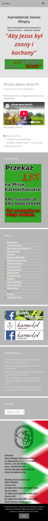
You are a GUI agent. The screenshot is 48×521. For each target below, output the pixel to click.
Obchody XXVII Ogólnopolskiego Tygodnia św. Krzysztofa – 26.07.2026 (22, 388)
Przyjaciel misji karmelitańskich (18, 139)
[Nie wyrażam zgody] (45, 512)
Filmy (18, 136)
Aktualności (10, 136)
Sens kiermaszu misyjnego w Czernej (20, 365)
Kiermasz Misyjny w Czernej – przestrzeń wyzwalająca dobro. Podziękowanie (22, 379)
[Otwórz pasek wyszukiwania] (43, 3)
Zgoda (24, 516)
